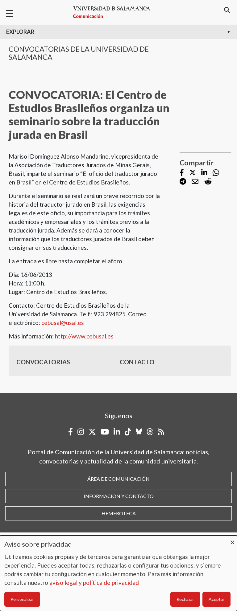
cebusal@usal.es (62, 322)
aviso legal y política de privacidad (94, 582)
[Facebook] (182, 173)
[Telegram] (183, 182)
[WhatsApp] (215, 173)
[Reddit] (208, 181)
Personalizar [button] (22, 599)
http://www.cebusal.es (84, 336)
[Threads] (150, 431)
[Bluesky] (139, 431)
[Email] (195, 182)
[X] (192, 173)
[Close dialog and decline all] (232, 539)
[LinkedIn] (204, 173)
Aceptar (216, 599)
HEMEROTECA (119, 513)
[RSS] (161, 431)
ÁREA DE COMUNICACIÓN (118, 479)
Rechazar (185, 599)
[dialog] (118, 573)
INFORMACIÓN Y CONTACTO (119, 496)
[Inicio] (114, 12)
